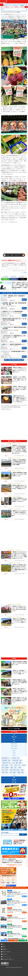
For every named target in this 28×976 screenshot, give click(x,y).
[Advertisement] (14, 425)
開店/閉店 (16, 6)
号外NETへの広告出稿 (6, 951)
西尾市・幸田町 (5, 772)
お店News (22, 6)
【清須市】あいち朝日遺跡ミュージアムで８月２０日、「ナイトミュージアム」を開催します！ (19, 672)
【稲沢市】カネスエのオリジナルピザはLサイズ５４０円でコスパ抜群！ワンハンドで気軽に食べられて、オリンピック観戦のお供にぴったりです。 (19, 555)
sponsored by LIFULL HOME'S (20, 887)
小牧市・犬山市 (17, 765)
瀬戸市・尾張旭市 (5, 767)
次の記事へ (22, 276)
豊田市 (20, 767)
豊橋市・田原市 (21, 772)
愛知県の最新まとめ (6, 758)
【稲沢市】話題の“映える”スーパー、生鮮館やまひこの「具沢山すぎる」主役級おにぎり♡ (19, 487)
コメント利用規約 (24, 272)
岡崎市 (22, 770)
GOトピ (2, 6)
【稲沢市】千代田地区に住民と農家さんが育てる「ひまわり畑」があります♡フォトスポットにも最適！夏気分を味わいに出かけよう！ (19, 568)
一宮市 (11, 765)
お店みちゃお (4, 409)
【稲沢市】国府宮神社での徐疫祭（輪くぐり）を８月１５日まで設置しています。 (19, 474)
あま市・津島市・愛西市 (17, 762)
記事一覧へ (14, 276)
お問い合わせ (4, 954)
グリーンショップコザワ (5, 407)
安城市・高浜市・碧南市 (14, 770)
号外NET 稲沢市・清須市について (8, 959)
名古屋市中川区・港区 (6, 762)
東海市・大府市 (14, 767)
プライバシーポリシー (6, 956)
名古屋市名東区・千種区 (17, 760)
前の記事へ (6, 276)
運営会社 (3, 946)
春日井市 (24, 765)
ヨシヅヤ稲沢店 (14, 407)
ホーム (3, 944)
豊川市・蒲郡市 (13, 772)
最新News (7, 6)
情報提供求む (4, 949)
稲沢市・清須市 (5, 765)
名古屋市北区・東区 (15, 758)
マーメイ (9, 409)
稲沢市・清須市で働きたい (9, 293)
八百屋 (18, 407)
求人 (12, 6)
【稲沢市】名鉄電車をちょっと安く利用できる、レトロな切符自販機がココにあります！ (19, 500)
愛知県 (19, 12)
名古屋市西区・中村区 (6, 760)
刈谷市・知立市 (5, 770)
